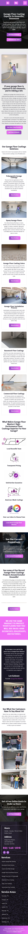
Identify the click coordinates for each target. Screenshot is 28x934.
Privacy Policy (11, 930)
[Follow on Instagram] (7, 852)
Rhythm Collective (17, 931)
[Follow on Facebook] (4, 852)
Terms (17, 930)
